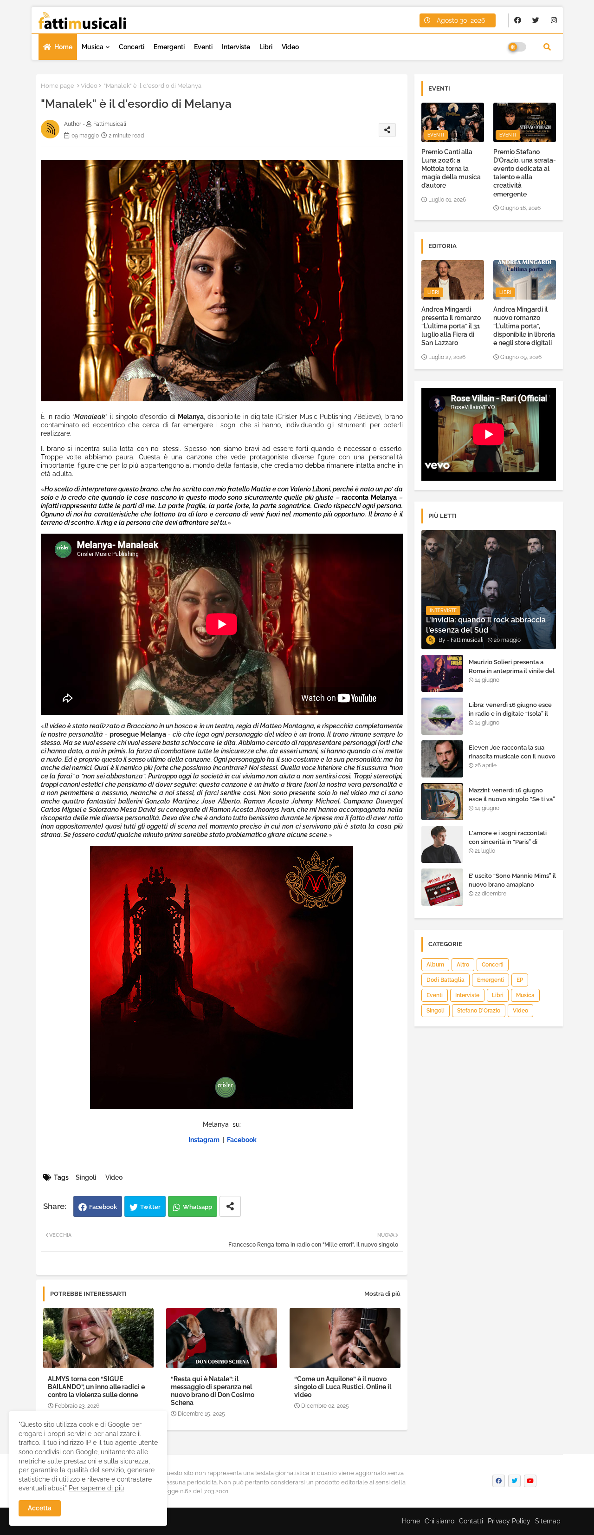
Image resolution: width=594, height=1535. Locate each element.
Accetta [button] (40, 1508)
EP (520, 980)
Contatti (471, 1521)
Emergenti (169, 47)
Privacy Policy (509, 1521)
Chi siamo (439, 1521)
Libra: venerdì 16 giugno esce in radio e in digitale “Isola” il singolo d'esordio (510, 713)
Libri (265, 47)
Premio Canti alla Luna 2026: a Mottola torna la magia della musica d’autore (451, 168)
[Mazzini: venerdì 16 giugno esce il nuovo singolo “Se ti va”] (442, 801)
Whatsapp (197, 1206)
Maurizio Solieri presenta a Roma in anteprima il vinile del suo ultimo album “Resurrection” (512, 675)
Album (435, 964)
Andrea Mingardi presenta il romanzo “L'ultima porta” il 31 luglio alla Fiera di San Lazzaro (451, 326)
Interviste (236, 47)
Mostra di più (382, 1293)
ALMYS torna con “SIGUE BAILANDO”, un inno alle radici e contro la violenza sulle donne (96, 1386)
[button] (547, 47)
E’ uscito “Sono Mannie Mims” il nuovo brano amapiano (512, 880)
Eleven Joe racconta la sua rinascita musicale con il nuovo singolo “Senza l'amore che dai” (512, 760)
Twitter (150, 1206)
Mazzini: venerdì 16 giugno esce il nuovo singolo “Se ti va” (512, 794)
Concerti (131, 47)
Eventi (203, 47)
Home (63, 47)
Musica (92, 47)
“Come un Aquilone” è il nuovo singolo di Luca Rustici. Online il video (342, 1386)
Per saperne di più (96, 1488)
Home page (57, 85)
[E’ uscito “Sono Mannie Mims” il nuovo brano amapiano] (442, 887)
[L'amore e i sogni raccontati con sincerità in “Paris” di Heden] (442, 844)
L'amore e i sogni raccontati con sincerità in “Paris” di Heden (508, 841)
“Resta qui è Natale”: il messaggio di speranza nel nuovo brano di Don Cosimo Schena (212, 1390)
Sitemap (548, 1521)
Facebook (103, 1206)
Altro (463, 964)
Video (290, 47)
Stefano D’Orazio (478, 1010)
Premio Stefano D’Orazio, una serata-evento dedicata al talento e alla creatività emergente (524, 173)
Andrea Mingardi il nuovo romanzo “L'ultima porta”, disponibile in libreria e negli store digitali (524, 326)
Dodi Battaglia (445, 980)
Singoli (86, 1177)
